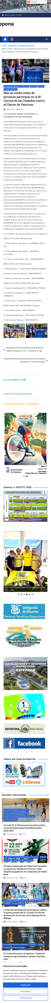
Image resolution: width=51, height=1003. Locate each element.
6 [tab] (32, 594)
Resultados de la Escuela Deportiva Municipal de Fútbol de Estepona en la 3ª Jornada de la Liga (24, 349)
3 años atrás (10, 109)
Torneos (15, 860)
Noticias (41, 86)
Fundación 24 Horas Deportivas (15, 816)
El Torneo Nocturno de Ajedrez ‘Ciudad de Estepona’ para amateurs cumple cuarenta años (24, 956)
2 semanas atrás (12, 878)
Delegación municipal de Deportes (16, 86)
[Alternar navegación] (12, 39)
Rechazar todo (25, 998)
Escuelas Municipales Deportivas (16, 813)
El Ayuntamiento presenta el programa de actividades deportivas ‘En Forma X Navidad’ (24, 360)
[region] (25, 982)
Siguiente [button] (44, 443)
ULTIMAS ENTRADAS (10, 89)
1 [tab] (24, 476)
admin (21, 109)
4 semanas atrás (12, 922)
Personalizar (25, 991)
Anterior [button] (6, 443)
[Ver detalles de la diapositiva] (25, 443)
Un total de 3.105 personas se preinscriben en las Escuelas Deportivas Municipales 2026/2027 (24, 828)
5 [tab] (29, 594)
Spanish (33, 2)
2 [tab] (27, 476)
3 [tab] (24, 594)
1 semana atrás (11, 834)
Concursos (8, 857)
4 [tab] (27, 594)
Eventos (33, 86)
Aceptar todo (26, 985)
